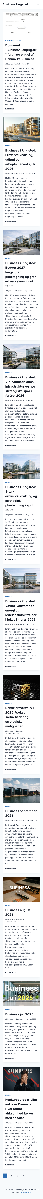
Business (8, 146)
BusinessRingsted (13, 64)
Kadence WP (25, 1192)
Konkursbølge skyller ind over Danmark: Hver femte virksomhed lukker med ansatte (21, 1109)
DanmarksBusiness (13, 40)
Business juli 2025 (19, 1014)
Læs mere (10, 109)
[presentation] (21, 24)
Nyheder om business (14, 173)
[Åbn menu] (38, 4)
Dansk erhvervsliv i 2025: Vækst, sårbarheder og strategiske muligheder (19, 717)
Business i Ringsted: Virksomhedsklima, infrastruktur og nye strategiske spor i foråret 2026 (20, 386)
